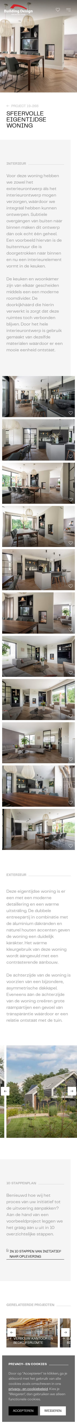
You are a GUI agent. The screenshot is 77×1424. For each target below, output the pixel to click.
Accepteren (23, 1410)
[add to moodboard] (73, 88)
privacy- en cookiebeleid (28, 1389)
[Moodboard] (58, 10)
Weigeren (53, 1410)
